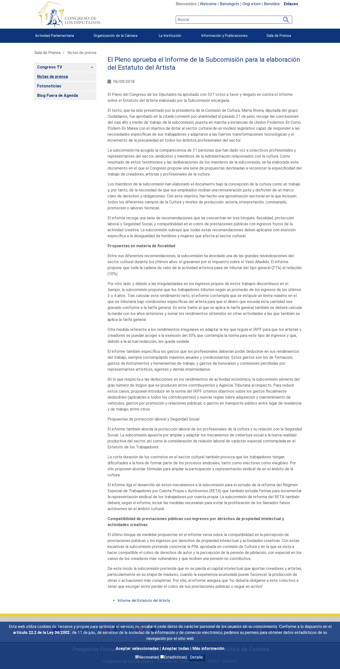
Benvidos (272, 3)
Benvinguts (229, 3)
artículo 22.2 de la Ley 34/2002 (41, 632)
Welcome (208, 3)
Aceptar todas (176, 648)
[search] (234, 20)
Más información (208, 648)
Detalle (196, 657)
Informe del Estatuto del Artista (143, 601)
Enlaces (291, 3)
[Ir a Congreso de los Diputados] (69, 14)
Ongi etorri (251, 3)
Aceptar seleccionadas (138, 648)
